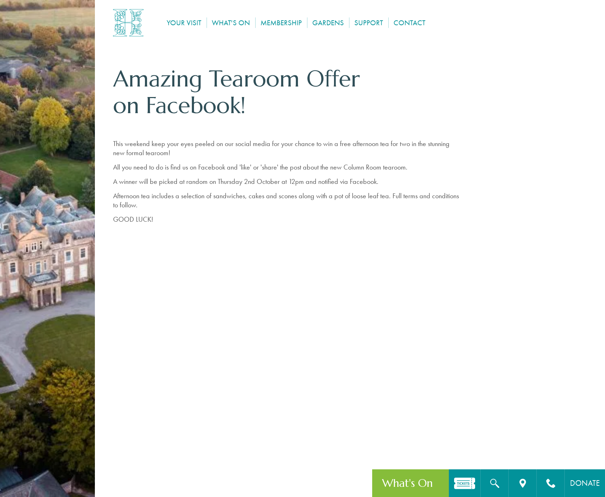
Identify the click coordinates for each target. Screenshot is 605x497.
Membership (281, 22)
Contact (409, 22)
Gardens (328, 22)
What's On (231, 22)
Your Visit (184, 22)
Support (368, 22)
